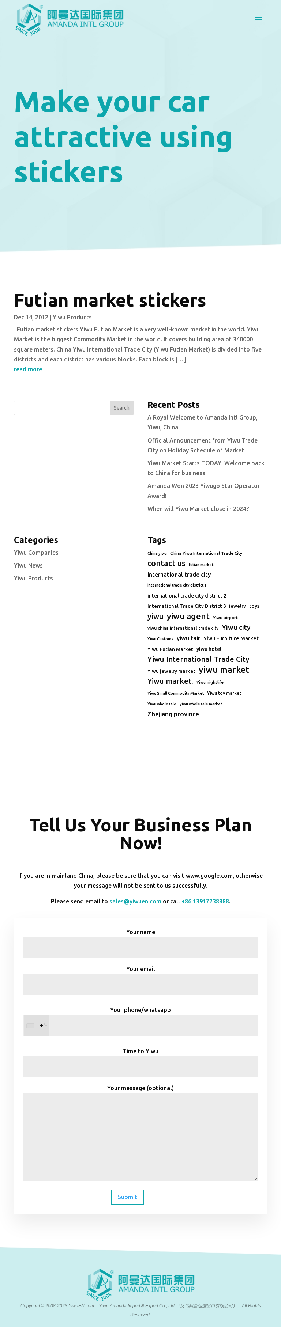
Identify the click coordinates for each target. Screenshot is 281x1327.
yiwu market (224, 670)
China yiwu (157, 553)
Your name (140, 932)
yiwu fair (188, 638)
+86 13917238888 (205, 901)
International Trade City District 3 (186, 605)
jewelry (237, 605)
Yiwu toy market (224, 693)
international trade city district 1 (176, 585)
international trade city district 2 (186, 596)
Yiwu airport (225, 617)
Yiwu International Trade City (198, 659)
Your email (140, 969)
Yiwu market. (170, 681)
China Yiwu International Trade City (206, 553)
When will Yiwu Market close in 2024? (198, 508)
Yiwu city (236, 627)
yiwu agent (188, 616)
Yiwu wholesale (161, 704)
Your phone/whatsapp (105, 1017)
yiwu (155, 616)
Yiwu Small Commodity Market (175, 693)
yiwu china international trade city (182, 628)
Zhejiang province (173, 713)
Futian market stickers (110, 300)
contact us (166, 563)
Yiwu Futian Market (170, 649)
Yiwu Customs (160, 639)
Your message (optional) (140, 1088)
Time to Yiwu (140, 1051)
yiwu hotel (208, 649)
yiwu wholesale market (201, 704)
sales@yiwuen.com (135, 901)
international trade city (179, 574)
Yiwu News (28, 565)
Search (122, 408)
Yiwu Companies (36, 552)
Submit (127, 1197)
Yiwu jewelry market (171, 671)
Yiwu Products (72, 317)
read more (28, 369)
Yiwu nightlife (210, 682)
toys (254, 606)
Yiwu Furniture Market (231, 638)
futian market (201, 564)
